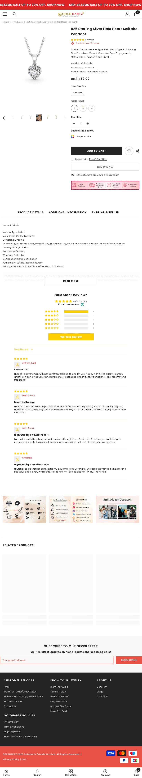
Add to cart (96, 151)
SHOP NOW (36, 5)
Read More (71, 281)
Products (18, 21)
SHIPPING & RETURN (105, 212)
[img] (21, 358)
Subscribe (129, 660)
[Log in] (127, 14)
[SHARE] (136, 151)
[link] (24, 509)
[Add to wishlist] (129, 151)
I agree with (81, 159)
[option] (34, 68)
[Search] (14, 14)
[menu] (5, 14)
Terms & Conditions (98, 159)
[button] (3, 118)
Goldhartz (86, 63)
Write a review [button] (71, 337)
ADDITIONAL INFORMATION (67, 212)
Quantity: (76, 117)
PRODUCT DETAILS (30, 212)
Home (6, 21)
